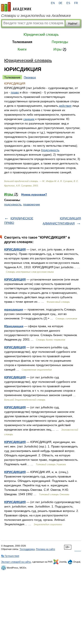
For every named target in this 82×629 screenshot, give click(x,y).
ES (68, 3)
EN (53, 3)
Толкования (22, 42)
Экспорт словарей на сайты (16, 562)
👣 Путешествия (10, 556)
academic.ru (16, 6)
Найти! (72, 23)
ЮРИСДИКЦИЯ (15, 249)
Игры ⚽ (60, 49)
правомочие (31, 204)
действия (65, 105)
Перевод (30, 77)
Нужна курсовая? (34, 194)
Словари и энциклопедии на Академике (36, 16)
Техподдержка (27, 549)
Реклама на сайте (45, 549)
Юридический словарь (41, 34)
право (15, 92)
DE (60, 3)
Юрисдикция (13, 326)
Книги (22, 49)
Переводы (60, 42)
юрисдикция (13, 309)
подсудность (50, 150)
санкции (28, 119)
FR (76, 3)
